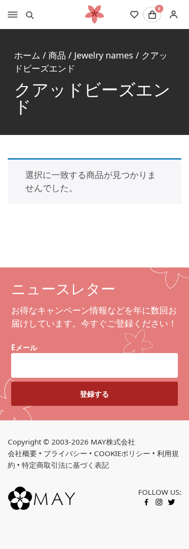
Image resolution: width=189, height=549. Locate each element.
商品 (57, 55)
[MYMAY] (94, 14)
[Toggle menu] (12, 14)
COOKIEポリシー (122, 453)
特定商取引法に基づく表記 (65, 465)
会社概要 (22, 453)
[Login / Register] (173, 15)
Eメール (24, 347)
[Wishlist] (134, 14)
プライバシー (65, 453)
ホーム (27, 55)
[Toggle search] (30, 14)
